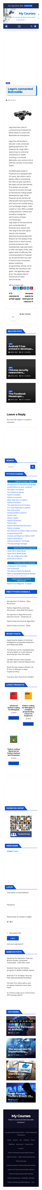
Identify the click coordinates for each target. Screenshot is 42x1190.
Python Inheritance (14, 538)
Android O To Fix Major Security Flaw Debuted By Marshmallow (19, 976)
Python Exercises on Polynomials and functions (21, 1165)
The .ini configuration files (17, 556)
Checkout (26, 1140)
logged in (20, 419)
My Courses (27, 13)
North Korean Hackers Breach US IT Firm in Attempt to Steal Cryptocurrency (20, 669)
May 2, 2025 (14, 1099)
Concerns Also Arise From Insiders (20, 677)
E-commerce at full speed (14, 296)
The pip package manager (17, 544)
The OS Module (13, 568)
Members (12, 1144)
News (7, 83)
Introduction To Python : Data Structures (18, 602)
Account (15, 1140)
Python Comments (14, 497)
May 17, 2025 (14, 1055)
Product (21, 1148)
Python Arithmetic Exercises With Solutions (21, 1153)
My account (19, 1144)
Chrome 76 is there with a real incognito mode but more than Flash (19, 985)
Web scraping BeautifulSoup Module (21, 574)
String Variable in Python (17, 513)
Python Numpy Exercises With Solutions (21, 1174)
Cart (20, 1140)
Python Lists (12, 515)
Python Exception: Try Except (18, 541)
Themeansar (21, 1135)
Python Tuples (12, 518)
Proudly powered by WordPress (14, 1132)
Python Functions (14, 502)
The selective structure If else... (19, 505)
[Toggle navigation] (19, 26)
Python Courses (12, 1157)
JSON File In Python (14, 558)
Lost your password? (15, 944)
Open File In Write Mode (16, 553)
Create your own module (17, 566)
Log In (13, 938)
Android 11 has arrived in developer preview (20, 349)
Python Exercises (21, 1161)
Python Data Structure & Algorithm (21, 621)
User (33, 1182)
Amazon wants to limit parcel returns (27, 297)
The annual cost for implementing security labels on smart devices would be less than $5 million (20, 652)
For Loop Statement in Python (18, 508)
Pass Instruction (13, 510)
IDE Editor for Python (15, 489)
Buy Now (13, 718)
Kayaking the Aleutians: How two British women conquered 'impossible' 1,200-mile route (20, 960)
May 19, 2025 (14, 1033)
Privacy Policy (29, 1144)
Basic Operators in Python (17, 500)
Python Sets (12, 523)
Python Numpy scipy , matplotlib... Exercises (21, 1178)
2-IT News (11, 1024)
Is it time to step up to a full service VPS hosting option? (21, 994)
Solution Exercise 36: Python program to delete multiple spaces (20, 969)
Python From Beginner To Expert (19, 583)
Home (9, 1140)
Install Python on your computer (19, 487)
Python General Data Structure (19, 526)
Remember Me (15, 933)
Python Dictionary (14, 520)
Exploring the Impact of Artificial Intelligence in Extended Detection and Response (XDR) (20, 642)
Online (12, 851)
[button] (31, 26)
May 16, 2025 (14, 1077)
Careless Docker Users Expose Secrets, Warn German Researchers (21, 661)
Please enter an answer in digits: (19, 917)
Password (11, 905)
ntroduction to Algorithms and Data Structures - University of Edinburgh (19, 615)
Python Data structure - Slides (19, 625)
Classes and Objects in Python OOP (21, 536)
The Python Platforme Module (19, 571)
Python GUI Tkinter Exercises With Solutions (21, 1169)
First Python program (15, 492)
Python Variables (13, 495)
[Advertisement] (21, 58)
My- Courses (26, 314)
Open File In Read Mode (16, 551)
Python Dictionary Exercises (26, 1157)
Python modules (13, 528)
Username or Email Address (17, 892)
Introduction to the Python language (21, 484)
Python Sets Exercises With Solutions (19, 1182)
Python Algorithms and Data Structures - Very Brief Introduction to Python (21, 609)
